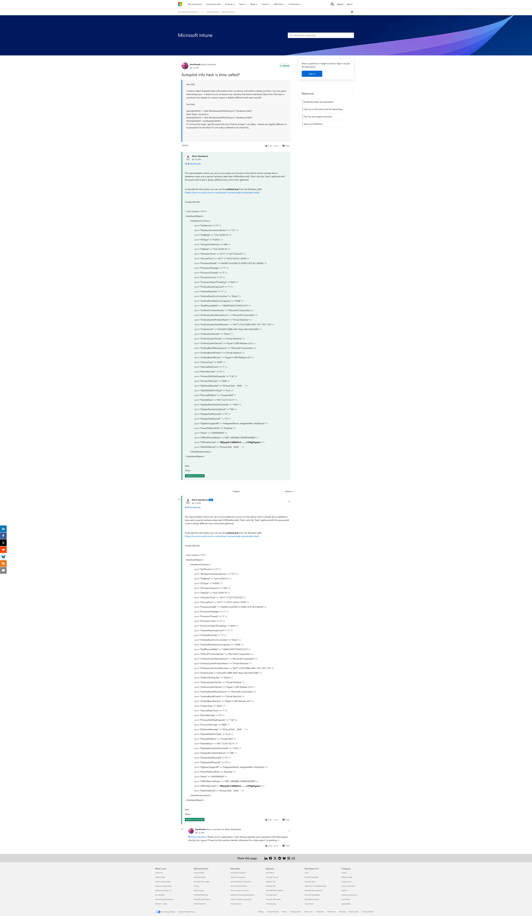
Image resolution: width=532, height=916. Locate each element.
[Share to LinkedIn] (265, 858)
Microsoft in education (238, 873)
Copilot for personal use (163, 890)
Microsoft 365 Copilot (273, 899)
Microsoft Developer (311, 877)
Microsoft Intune (213, 12)
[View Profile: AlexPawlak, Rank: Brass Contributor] (184, 65)
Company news (347, 882)
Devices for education (238, 877)
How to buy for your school (240, 890)
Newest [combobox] (289, 491)
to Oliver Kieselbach (231, 829)
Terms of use (308, 912)
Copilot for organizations (163, 886)
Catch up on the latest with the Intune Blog (323, 109)
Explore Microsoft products (164, 899)
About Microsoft (347, 877)
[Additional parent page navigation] (202, 12)
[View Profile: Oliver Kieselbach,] (187, 157)
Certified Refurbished (201, 895)
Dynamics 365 (270, 882)
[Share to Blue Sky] (284, 858)
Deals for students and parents (241, 899)
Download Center (200, 877)
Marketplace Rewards (312, 899)
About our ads (353, 912)
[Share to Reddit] (279, 858)
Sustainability (346, 904)
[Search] (332, 4)
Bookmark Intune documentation (319, 101)
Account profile (199, 873)
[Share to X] (275, 858)
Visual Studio (309, 904)
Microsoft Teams (271, 895)
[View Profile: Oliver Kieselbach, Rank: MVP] (187, 501)
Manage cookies (295, 912)
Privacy (284, 912)
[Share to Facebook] (270, 858)
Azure (307, 873)
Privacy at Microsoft (348, 886)
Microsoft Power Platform (274, 890)
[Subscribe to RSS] (288, 858)
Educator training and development (242, 895)
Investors (345, 890)
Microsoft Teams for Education (241, 882)
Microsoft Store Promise (202, 899)
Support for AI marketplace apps (315, 886)
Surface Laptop (160, 877)
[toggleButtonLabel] (352, 12)
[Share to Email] (293, 858)
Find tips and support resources (318, 116)
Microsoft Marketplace (312, 895)
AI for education (236, 904)
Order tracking (199, 890)
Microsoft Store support (202, 882)
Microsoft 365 (270, 886)
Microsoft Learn (310, 882)
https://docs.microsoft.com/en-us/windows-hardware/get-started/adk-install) (223, 192)
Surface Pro (159, 873)
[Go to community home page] (180, 4)
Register (340, 4)
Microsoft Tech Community (313, 890)
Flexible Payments (200, 904)
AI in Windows (160, 895)
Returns (196, 886)
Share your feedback (313, 124)
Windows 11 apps (161, 904)
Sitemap (260, 912)
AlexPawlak (195, 64)
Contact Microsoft (273, 912)
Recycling (342, 912)
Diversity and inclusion (349, 895)
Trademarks (320, 912)
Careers (344, 873)
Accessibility (346, 899)
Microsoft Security (272, 877)
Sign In (350, 4)
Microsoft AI (270, 873)
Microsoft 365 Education (239, 886)
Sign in (312, 73)
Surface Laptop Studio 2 (163, 882)
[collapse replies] (179, 499)
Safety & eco (331, 912)
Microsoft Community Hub (188, 12)
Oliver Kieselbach (200, 156)
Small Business (271, 904)
